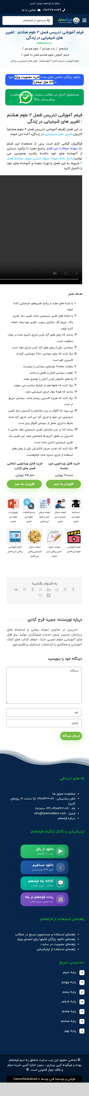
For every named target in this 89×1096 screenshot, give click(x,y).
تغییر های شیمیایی (59, 134)
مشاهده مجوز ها (63, 794)
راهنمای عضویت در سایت (58, 944)
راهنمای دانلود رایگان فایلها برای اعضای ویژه (46, 939)
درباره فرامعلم (66, 818)
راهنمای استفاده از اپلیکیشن (56, 949)
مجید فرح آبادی (41, 620)
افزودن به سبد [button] (63, 484)
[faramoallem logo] (68, 18)
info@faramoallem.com (50, 813)
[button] (44, 972)
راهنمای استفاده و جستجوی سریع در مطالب (45, 934)
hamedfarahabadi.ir (27, 1079)
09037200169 (52, 10)
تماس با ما (29, 10)
